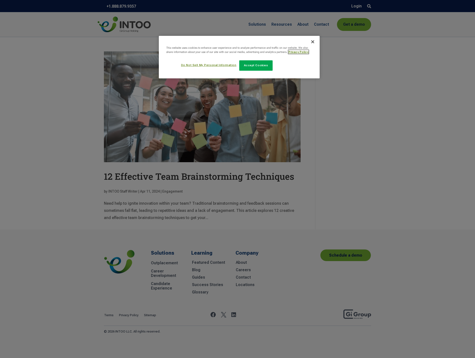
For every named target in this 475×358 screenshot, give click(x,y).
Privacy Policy (298, 52)
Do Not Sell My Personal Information (209, 65)
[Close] (312, 41)
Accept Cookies (256, 65)
